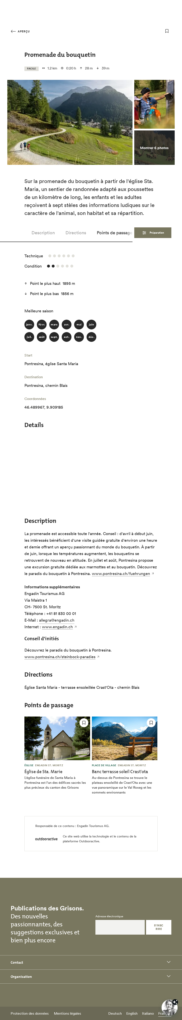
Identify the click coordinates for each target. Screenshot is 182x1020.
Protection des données (30, 1013)
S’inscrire (158, 927)
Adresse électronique (109, 916)
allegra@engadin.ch (56, 620)
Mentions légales (67, 1013)
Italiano (148, 1013)
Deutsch (115, 1013)
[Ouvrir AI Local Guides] (170, 1008)
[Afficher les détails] (175, 1002)
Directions (75, 233)
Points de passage (115, 233)
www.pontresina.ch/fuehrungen (121, 573)
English (132, 1013)
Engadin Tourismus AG (93, 826)
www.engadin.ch (57, 626)
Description (43, 233)
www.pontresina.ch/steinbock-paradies (59, 656)
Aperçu (23, 31)
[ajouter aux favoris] (166, 31)
